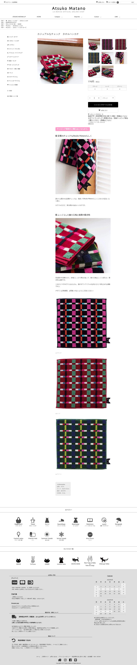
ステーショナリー (14, 56)
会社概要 (90, 656)
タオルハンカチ (24, 20)
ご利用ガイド (45, 656)
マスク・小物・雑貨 (14, 68)
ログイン (8, 2)
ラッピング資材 (13, 84)
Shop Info (77, 17)
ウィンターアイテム (14, 80)
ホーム (38, 656)
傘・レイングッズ (14, 64)
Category (57, 17)
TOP (2, 20)
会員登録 (14, 2)
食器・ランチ (12, 60)
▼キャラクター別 (11, 24)
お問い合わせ (53, 656)
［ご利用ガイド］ (21, 631)
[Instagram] (65, 660)
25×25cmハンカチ (18, 25)
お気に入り (104, 110)
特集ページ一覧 (13, 96)
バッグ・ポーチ (13, 36)
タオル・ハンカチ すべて (19, 27)
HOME (39, 17)
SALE (10, 90)
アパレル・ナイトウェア (15, 52)
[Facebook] (70, 660)
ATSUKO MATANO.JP (19, 17)
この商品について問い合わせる (96, 122)
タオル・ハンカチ (13, 20)
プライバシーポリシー (64, 656)
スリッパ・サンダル (14, 48)
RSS (95, 656)
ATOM (98, 656)
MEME (19, 24)
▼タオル (8, 25)
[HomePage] (60, 660)
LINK (116, 17)
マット (11, 72)
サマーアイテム (13, 76)
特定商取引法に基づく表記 (79, 656)
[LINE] (76, 660)
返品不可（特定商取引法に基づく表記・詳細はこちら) (107, 116)
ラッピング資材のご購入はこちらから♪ (72, 129)
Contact (96, 17)
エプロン (11, 44)
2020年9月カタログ (11, 22)
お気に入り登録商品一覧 (96, 114)
